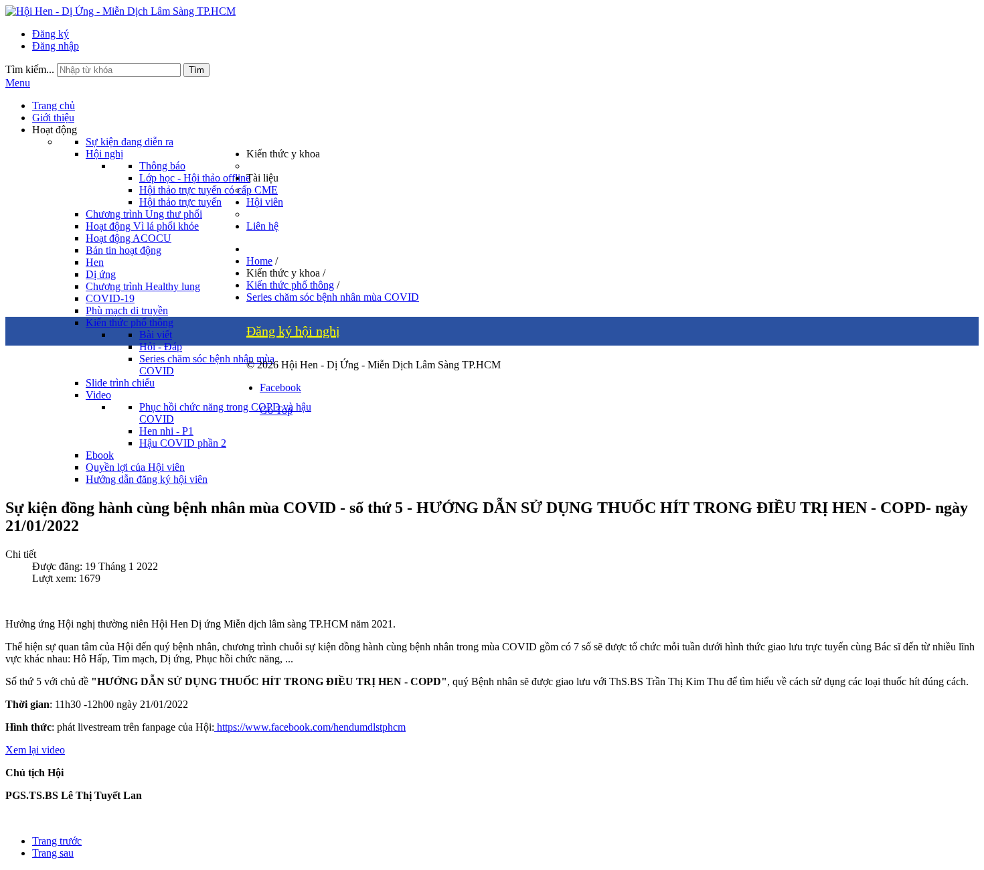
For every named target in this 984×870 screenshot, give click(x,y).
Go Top (276, 410)
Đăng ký (50, 34)
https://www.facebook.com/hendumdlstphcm (310, 727)
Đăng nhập (55, 46)
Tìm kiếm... (29, 69)
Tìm (196, 70)
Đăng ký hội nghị (293, 330)
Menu (17, 82)
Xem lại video (35, 749)
